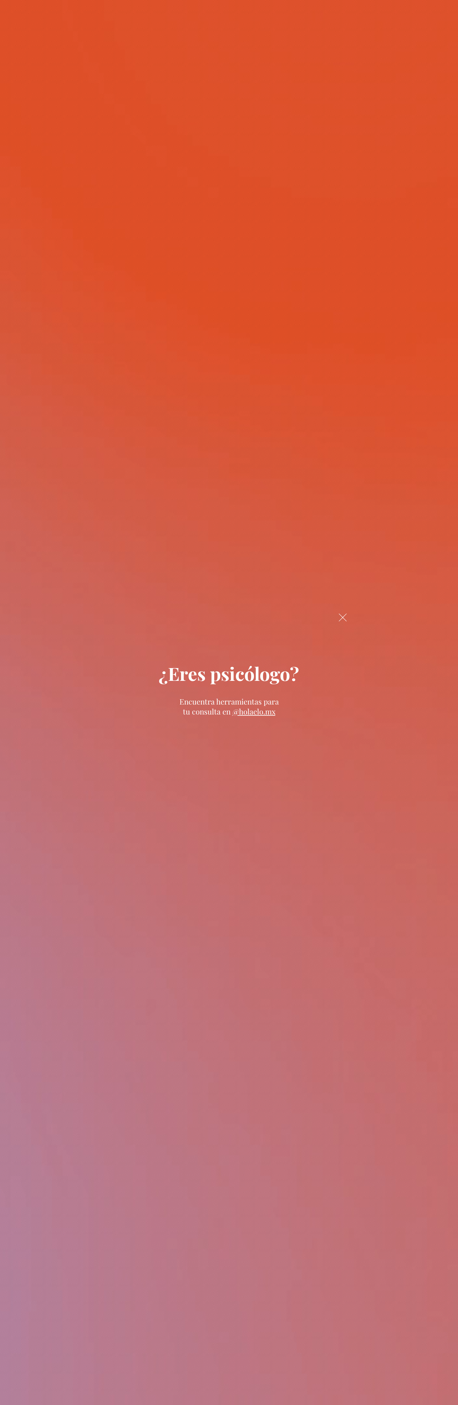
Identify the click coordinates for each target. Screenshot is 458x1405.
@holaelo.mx (253, 711)
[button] (342, 617)
